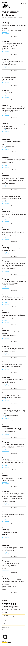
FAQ (3, 629)
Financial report (5, 33)
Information (14, 36)
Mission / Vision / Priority (8, 616)
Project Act (4, 32)
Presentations (5, 627)
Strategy (4, 620)
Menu (24, 3)
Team (3, 618)
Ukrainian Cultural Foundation (8, 17)
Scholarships (19, 17)
